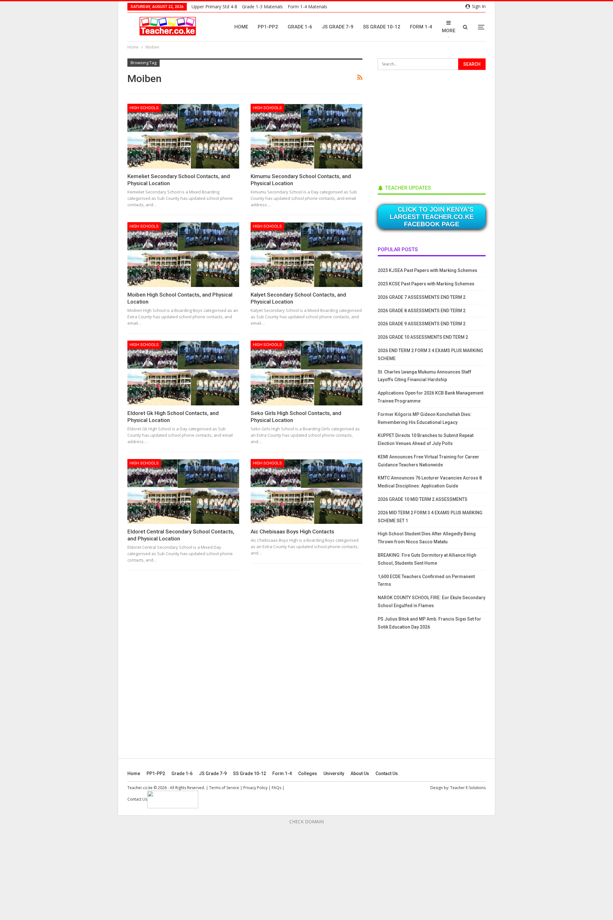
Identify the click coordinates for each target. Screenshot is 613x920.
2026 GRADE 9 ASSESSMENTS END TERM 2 (421, 323)
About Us (360, 773)
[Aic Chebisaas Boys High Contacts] (306, 491)
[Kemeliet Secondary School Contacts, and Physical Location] (183, 136)
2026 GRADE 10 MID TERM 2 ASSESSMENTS (422, 499)
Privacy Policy (255, 787)
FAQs (276, 787)
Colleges (307, 773)
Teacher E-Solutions (468, 787)
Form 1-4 (421, 27)
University (333, 773)
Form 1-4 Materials (307, 7)
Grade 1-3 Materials (262, 7)
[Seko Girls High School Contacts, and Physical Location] (306, 373)
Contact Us (386, 773)
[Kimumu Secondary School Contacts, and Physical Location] (306, 136)
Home (241, 27)
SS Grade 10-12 (381, 27)
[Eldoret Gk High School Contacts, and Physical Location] (183, 373)
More (448, 31)
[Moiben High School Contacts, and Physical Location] (183, 254)
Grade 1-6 (300, 27)
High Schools (144, 107)
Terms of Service (224, 787)
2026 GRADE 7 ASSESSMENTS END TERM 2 (421, 297)
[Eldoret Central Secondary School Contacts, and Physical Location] (183, 491)
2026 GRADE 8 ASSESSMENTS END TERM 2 (421, 310)
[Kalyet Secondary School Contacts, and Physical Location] (306, 254)
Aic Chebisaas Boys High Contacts (292, 531)
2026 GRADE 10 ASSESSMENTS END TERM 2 (423, 337)
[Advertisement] (425, 125)
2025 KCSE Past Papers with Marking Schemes (426, 283)
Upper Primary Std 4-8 (214, 7)
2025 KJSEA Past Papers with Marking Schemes (427, 270)
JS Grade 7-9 (337, 27)
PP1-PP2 (268, 27)
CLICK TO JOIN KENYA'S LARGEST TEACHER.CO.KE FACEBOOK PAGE (431, 217)
